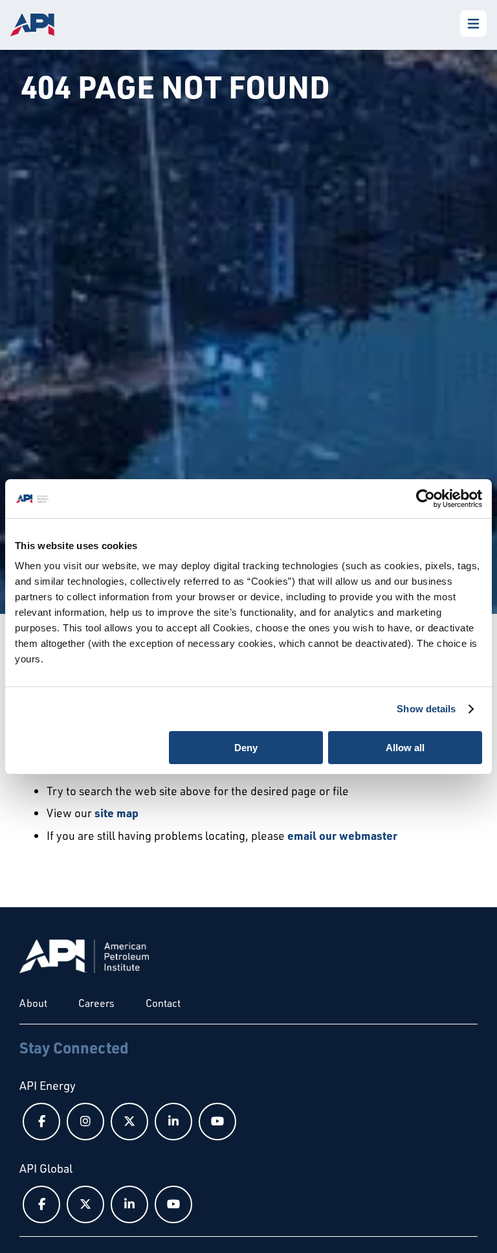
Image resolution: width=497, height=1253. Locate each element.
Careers (96, 1003)
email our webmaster (342, 835)
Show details (426, 708)
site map (116, 813)
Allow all (405, 747)
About (33, 1003)
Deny (246, 747)
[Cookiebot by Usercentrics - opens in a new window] (425, 498)
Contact (163, 1003)
